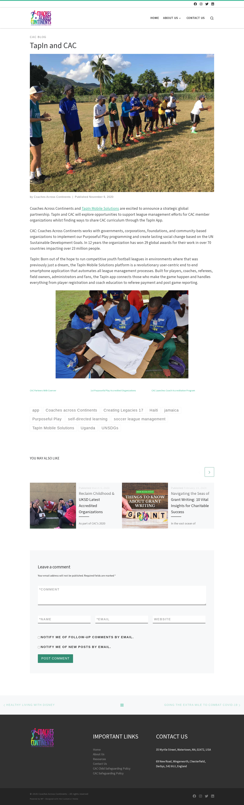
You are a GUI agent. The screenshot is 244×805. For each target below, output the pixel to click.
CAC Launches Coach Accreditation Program (173, 390)
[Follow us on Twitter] (206, 4)
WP (42, 799)
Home (97, 749)
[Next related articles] (209, 472)
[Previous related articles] (199, 472)
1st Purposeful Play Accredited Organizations (113, 390)
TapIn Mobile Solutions (100, 208)
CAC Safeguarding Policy (108, 773)
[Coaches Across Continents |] (41, 17)
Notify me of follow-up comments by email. (87, 637)
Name (45, 619)
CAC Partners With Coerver (43, 390)
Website (162, 619)
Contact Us (100, 764)
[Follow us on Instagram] (201, 4)
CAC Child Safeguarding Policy (111, 768)
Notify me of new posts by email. (76, 647)
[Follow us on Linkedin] (212, 4)
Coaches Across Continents (52, 196)
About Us (98, 754)
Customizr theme (70, 799)
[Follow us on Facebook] (195, 4)
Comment (49, 589)
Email (103, 619)
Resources (99, 759)
